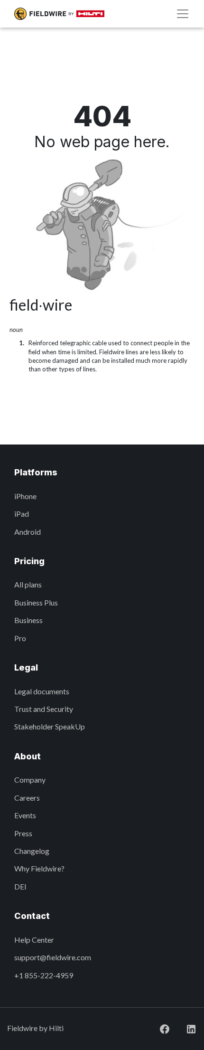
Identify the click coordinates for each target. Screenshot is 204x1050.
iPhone (25, 496)
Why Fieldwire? (39, 868)
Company (30, 779)
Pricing (29, 561)
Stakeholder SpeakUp (49, 726)
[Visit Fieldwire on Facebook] (157, 1027)
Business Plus (36, 602)
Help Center (34, 939)
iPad (21, 513)
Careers (27, 797)
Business (28, 619)
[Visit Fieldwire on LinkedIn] (183, 1027)
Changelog (31, 850)
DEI (20, 886)
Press (23, 833)
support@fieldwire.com (52, 957)
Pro (20, 638)
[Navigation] (183, 13)
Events (25, 815)
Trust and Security (43, 708)
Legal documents (41, 691)
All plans (28, 584)
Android (27, 531)
